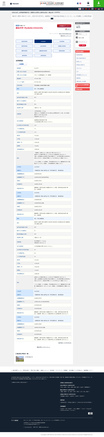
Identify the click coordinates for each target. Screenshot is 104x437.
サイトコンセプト (28, 427)
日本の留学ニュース (17, 370)
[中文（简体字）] (86, 9)
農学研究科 (24, 55)
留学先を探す (26, 370)
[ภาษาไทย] (102, 9)
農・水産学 (86, 391)
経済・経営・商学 (75, 387)
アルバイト (79, 68)
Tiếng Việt (88, 408)
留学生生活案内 (80, 51)
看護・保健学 (64, 391)
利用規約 (65, 370)
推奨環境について (88, 370)
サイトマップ (59, 370)
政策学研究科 (62, 50)
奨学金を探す (79, 89)
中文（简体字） (68, 408)
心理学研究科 (43, 55)
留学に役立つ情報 (35, 370)
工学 (81, 391)
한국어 (83, 408)
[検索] (82, 45)
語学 (65, 387)
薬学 (74, 391)
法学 (69, 387)
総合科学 (82, 396)
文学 (62, 387)
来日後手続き (79, 54)
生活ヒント (79, 61)
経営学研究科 (24, 46)
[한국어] (92, 9)
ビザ (77, 71)
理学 (78, 391)
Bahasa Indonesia (65, 410)
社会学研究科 (43, 46)
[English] (83, 9)
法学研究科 (61, 41)
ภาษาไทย (72, 410)
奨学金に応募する (80, 64)
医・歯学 (70, 391)
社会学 (81, 387)
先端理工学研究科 (62, 46)
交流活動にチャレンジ (81, 74)
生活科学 (72, 396)
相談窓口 (78, 78)
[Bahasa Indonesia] (99, 9)
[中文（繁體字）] (89, 9)
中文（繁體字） (77, 408)
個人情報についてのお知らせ (75, 370)
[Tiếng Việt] (95, 9)
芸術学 (76, 396)
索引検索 (52, 370)
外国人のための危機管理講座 (82, 85)
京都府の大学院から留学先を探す (19, 382)
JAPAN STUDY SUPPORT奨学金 (84, 402)
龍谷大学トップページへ (66, 35)
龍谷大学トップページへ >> (43, 347)
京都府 (21, 25)
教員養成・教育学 (65, 396)
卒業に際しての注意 (81, 81)
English (62, 408)
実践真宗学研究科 (43, 50)
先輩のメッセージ (44, 370)
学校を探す (16, 4)
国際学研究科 (24, 50)
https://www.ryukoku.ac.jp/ (65, 33)
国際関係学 (87, 387)
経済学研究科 (24, 41)
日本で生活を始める (81, 58)
